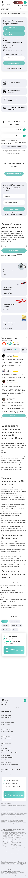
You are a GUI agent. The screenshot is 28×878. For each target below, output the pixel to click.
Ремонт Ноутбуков (5, 724)
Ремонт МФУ (4, 741)
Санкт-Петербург (15, 621)
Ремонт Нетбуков (5, 727)
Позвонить (18, 2)
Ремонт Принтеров (5, 729)
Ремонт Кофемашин (6, 717)
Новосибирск (6, 629)
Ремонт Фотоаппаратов (7, 731)
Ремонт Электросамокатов (7, 722)
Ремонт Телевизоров (6, 715)
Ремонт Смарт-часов (6, 736)
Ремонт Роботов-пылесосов (8, 719)
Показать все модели (14, 173)
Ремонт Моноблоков (6, 762)
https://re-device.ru (8, 871)
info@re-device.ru (12, 639)
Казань (15, 629)
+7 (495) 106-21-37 (22, 5)
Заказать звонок (14, 209)
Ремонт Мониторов (6, 743)
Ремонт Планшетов (6, 745)
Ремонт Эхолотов (5, 755)
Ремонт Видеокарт (5, 771)
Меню (25, 700)
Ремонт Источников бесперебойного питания (12, 752)
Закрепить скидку (14, 63)
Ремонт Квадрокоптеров (7, 757)
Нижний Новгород (16, 625)
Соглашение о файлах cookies (20, 875)
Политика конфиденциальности (7, 875)
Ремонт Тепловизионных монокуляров (10, 769)
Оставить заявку (14, 250)
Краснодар (5, 625)
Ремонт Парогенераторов (7, 734)
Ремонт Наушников (6, 767)
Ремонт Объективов (6, 738)
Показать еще (14, 415)
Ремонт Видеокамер (6, 748)
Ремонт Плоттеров (5, 750)
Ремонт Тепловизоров (6, 774)
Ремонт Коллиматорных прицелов (9, 764)
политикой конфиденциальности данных (14, 214)
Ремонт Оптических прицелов (8, 759)
